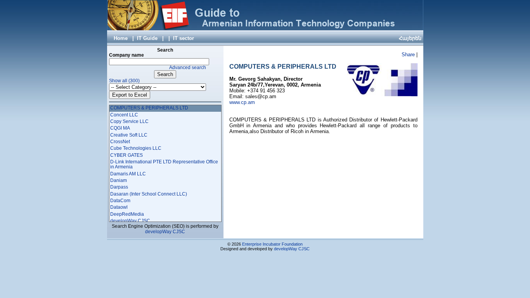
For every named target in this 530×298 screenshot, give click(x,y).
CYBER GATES (126, 155)
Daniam (118, 180)
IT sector (183, 38)
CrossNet (120, 141)
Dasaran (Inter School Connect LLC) (148, 194)
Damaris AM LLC (128, 174)
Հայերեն (410, 38)
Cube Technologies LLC (135, 148)
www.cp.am (242, 102)
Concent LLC (124, 115)
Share (408, 54)
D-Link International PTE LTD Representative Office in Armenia (164, 164)
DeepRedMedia (127, 214)
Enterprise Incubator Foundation (272, 244)
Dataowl (119, 207)
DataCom (120, 200)
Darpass (119, 187)
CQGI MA (120, 128)
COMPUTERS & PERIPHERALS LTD (149, 108)
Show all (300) (124, 80)
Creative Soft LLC (128, 135)
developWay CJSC (130, 221)
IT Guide (147, 38)
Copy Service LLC (129, 121)
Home (121, 38)
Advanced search (187, 67)
